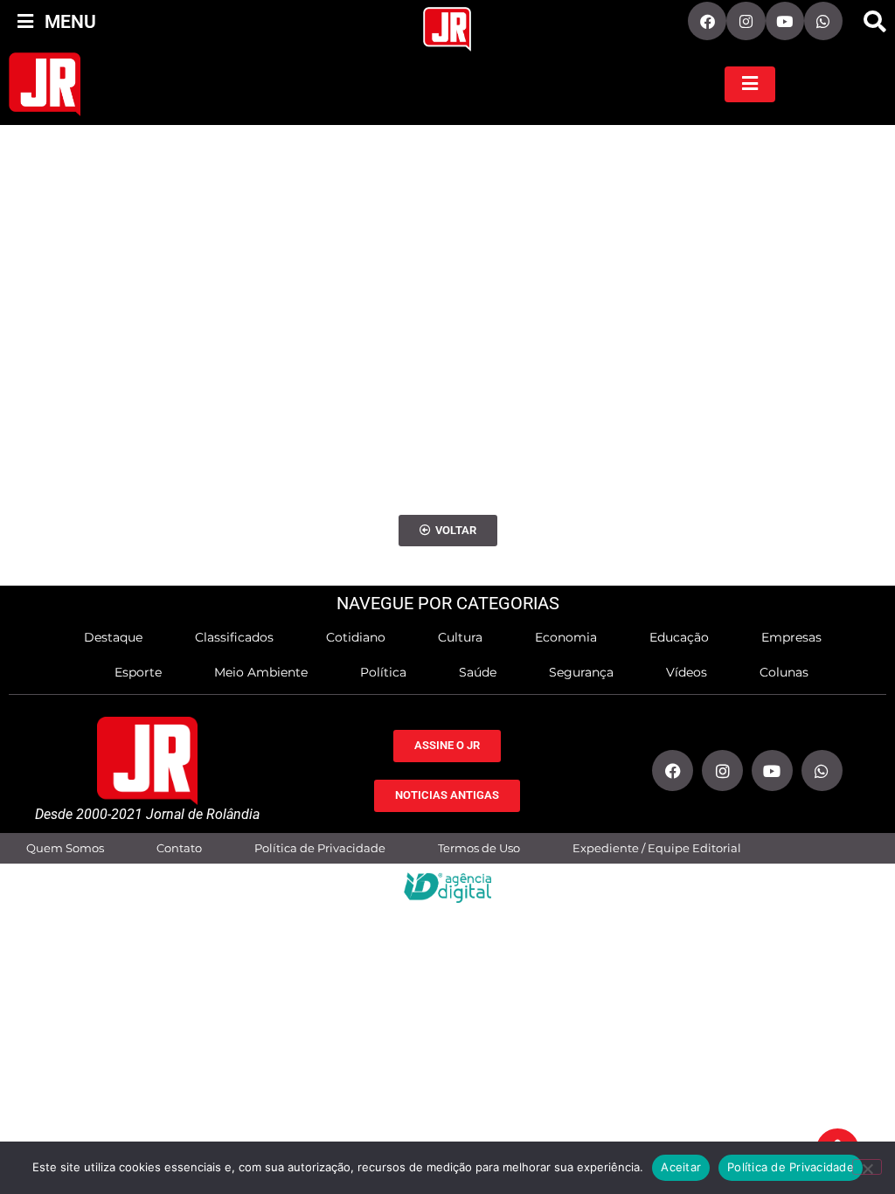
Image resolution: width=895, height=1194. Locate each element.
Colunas (784, 672)
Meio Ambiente (261, 672)
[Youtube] (785, 21)
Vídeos (686, 672)
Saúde (477, 672)
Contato (179, 848)
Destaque (113, 637)
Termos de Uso (479, 848)
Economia (566, 637)
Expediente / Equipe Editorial (656, 848)
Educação (679, 637)
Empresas (791, 637)
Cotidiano (355, 637)
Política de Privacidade (319, 848)
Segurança (581, 672)
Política (383, 672)
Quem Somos (65, 848)
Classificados (234, 637)
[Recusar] (867, 1167)
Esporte (138, 672)
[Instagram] (745, 21)
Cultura (460, 637)
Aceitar (681, 1167)
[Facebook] (707, 21)
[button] (875, 22)
